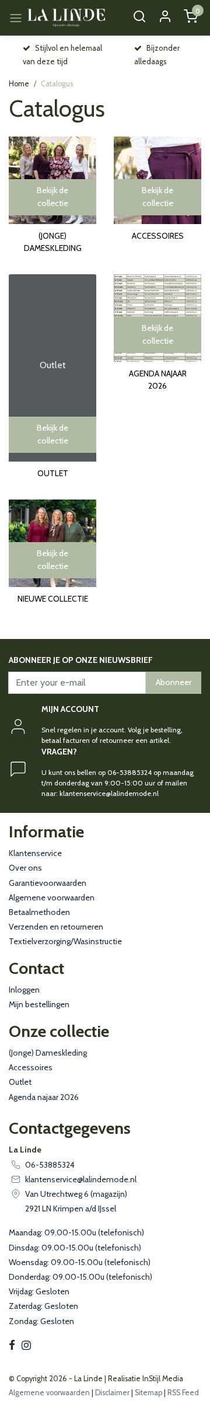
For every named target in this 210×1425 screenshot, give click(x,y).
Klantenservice (35, 853)
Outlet (52, 473)
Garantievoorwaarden (47, 883)
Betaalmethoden (39, 912)
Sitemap (148, 1392)
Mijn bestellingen (39, 1004)
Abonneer (173, 682)
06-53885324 (50, 1164)
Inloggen (24, 989)
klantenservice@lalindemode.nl (80, 1179)
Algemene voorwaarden (51, 897)
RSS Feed (183, 1392)
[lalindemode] (66, 18)
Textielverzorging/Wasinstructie (65, 941)
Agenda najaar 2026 (158, 379)
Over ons (25, 867)
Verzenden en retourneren (56, 926)
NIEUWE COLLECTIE (53, 598)
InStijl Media (162, 1378)
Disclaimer (112, 1392)
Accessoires (158, 235)
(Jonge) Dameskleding (53, 241)
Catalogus (57, 83)
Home (19, 83)
